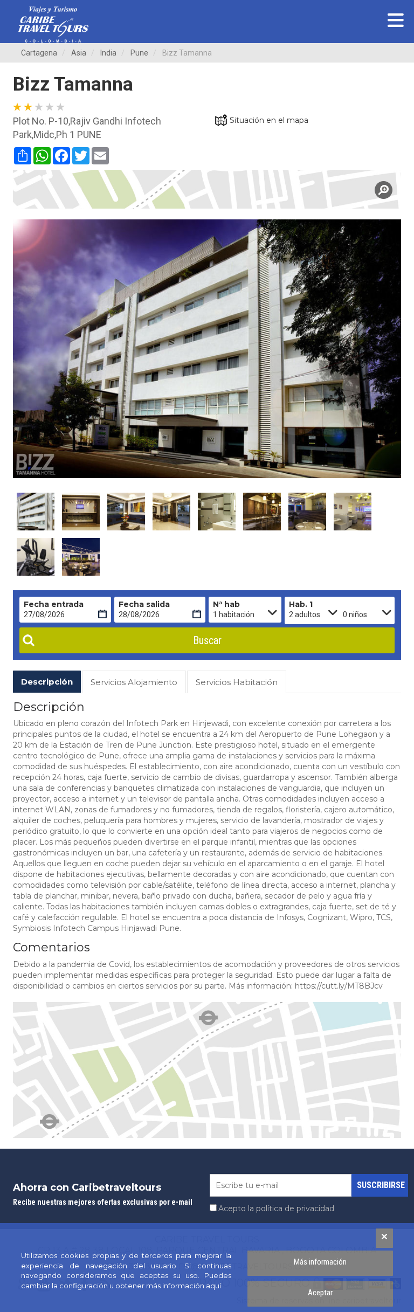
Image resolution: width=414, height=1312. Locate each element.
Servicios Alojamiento (134, 682)
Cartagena (39, 53)
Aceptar (320, 1292)
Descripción (47, 681)
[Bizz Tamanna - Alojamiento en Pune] (35, 511)
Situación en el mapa (269, 120)
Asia (78, 53)
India (108, 53)
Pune (139, 53)
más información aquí (183, 1285)
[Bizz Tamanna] (207, 189)
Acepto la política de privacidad (276, 1208)
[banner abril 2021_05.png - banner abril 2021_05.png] (53, 24)
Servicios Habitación (237, 682)
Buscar (207, 640)
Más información (320, 1262)
